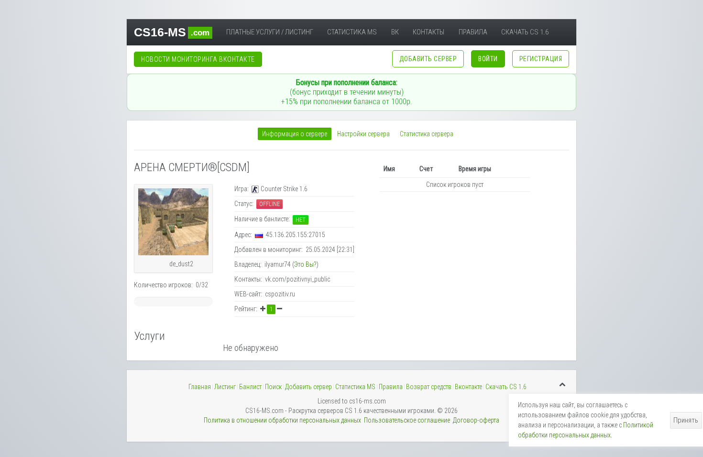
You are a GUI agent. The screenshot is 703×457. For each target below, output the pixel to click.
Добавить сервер (308, 387)
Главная (199, 387)
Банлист (250, 387)
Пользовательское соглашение (407, 420)
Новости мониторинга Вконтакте (198, 59)
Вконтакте (468, 387)
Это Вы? (305, 264)
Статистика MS (352, 32)
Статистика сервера (426, 134)
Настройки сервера (363, 134)
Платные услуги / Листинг (269, 32)
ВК (395, 32)
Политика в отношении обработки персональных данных (282, 420)
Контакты (428, 32)
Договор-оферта (476, 420)
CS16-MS (171, 32)
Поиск (273, 387)
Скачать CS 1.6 (525, 32)
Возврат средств (428, 387)
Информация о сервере (294, 134)
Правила (473, 32)
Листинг (225, 387)
